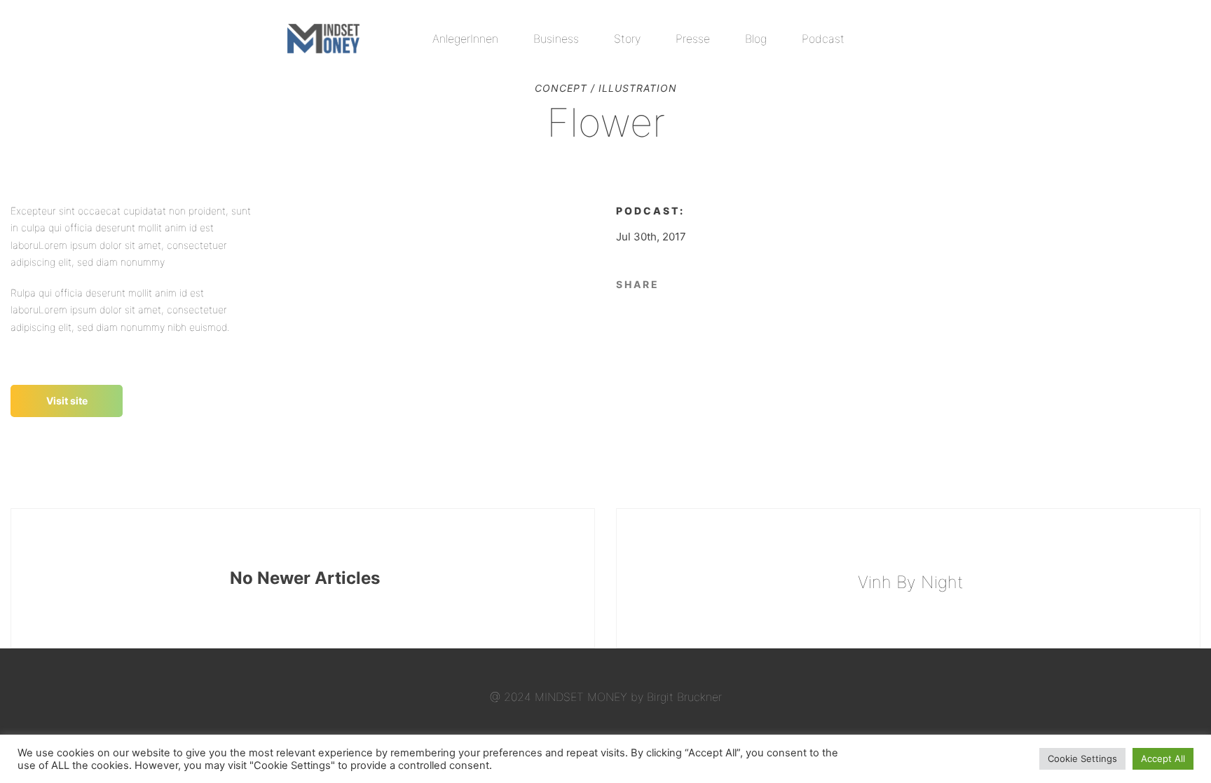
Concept (561, 88)
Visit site (67, 401)
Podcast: (650, 211)
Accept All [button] (1163, 758)
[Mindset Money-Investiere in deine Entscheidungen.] (323, 38)
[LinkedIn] (677, 283)
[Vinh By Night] (908, 578)
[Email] (699, 283)
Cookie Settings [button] (1082, 758)
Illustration (637, 88)
